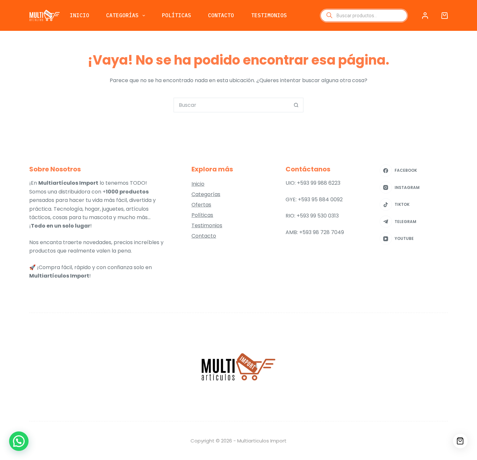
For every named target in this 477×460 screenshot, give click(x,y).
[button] (19, 441)
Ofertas (201, 204)
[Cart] (460, 441)
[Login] (425, 15)
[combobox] (231, 105)
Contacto (221, 15)
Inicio (79, 15)
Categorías (122, 15)
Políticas (176, 15)
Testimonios (269, 15)
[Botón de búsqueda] (296, 105)
